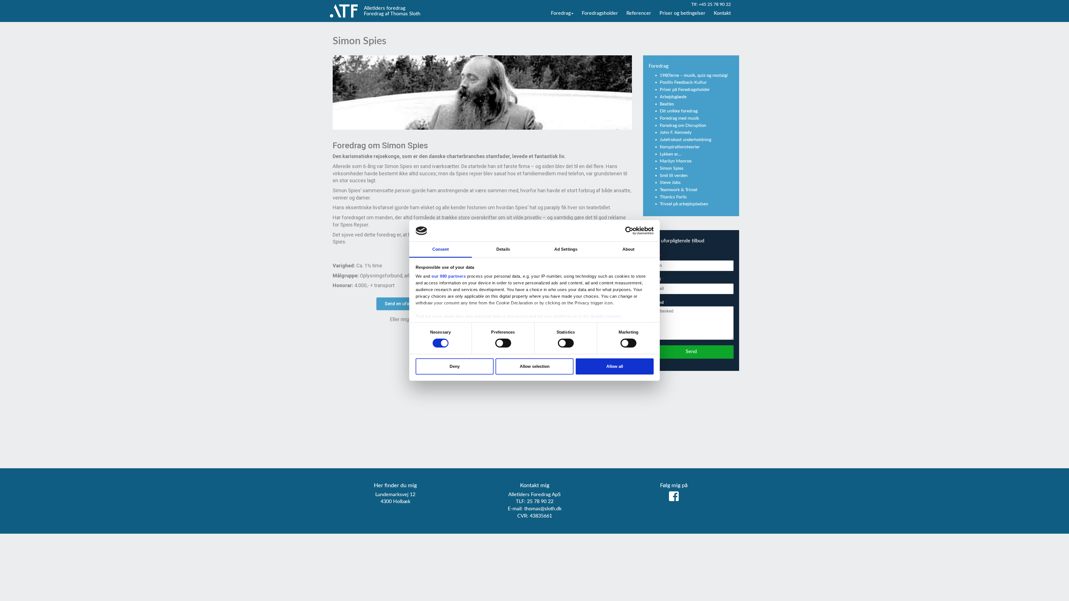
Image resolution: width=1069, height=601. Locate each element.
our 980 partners (448, 276)
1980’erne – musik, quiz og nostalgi (694, 75)
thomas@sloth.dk (543, 508)
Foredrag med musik (679, 118)
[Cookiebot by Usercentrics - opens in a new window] (629, 230)
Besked (658, 302)
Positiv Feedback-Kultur (683, 82)
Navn (655, 256)
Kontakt (722, 13)
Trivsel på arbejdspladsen (684, 204)
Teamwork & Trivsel (678, 190)
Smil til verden (674, 175)
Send (691, 351)
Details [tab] (503, 249)
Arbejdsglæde (673, 97)
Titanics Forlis (673, 197)
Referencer (638, 13)
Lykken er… (670, 154)
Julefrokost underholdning (685, 139)
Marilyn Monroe (676, 161)
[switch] (503, 343)
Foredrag (561, 13)
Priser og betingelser (682, 13)
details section (605, 316)
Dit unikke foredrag (679, 111)
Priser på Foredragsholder (685, 89)
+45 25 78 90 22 (715, 4)
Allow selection (535, 366)
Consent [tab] (440, 249)
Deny (455, 366)
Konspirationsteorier (680, 147)
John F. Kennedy (676, 132)
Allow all (614, 366)
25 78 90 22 (540, 501)
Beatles (667, 104)
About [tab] (628, 249)
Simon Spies (671, 168)
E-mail (656, 279)
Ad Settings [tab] (565, 249)
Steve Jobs (670, 182)
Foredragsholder (600, 13)
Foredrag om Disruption (683, 125)
